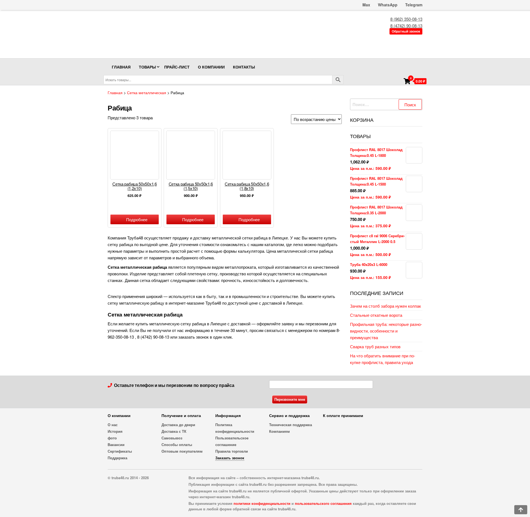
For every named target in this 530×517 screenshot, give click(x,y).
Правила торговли (231, 451)
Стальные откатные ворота (376, 315)
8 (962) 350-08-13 (406, 19)
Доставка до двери (178, 424)
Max (365, 4)
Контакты (244, 67)
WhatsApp (388, 4)
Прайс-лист (177, 67)
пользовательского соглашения (323, 503)
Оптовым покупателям (182, 451)
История (115, 431)
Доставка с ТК (173, 431)
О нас (113, 424)
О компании (211, 67)
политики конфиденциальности (262, 503)
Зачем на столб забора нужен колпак (385, 306)
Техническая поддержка (290, 424)
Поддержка (117, 457)
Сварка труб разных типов (375, 346)
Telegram (413, 4)
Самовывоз (171, 437)
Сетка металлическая (146, 92)
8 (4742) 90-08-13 (406, 25)
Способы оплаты (176, 444)
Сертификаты (120, 451)
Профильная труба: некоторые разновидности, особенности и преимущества (386, 330)
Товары (147, 67)
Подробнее (136, 219)
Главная (121, 67)
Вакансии (116, 444)
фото (112, 437)
